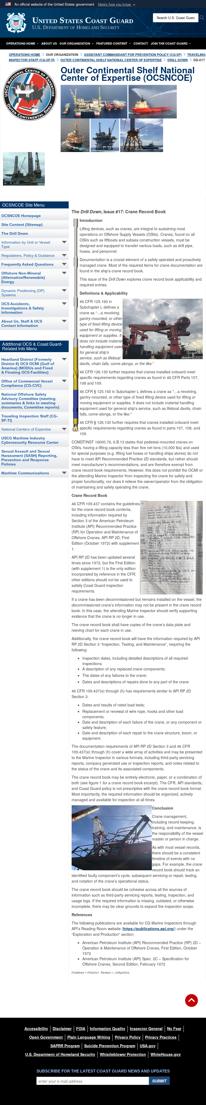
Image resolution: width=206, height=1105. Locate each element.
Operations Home (20, 43)
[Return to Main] (191, 1003)
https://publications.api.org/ (148, 928)
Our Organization (75, 43)
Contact (141, 43)
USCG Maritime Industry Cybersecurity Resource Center (29, 440)
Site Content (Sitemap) (22, 224)
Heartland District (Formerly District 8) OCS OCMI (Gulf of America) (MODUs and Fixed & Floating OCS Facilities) (27, 365)
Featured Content (111, 43)
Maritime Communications (25, 473)
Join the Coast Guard (169, 43)
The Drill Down (14, 233)
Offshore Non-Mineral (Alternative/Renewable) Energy (23, 277)
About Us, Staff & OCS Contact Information (21, 323)
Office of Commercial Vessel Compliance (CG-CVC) (27, 383)
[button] (117, 4)
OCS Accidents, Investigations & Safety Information (22, 308)
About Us (49, 43)
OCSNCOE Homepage (21, 216)
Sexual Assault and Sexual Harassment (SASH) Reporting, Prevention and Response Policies (29, 457)
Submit (159, 1081)
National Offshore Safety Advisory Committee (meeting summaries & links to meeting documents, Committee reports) (30, 400)
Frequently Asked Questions (27, 264)
